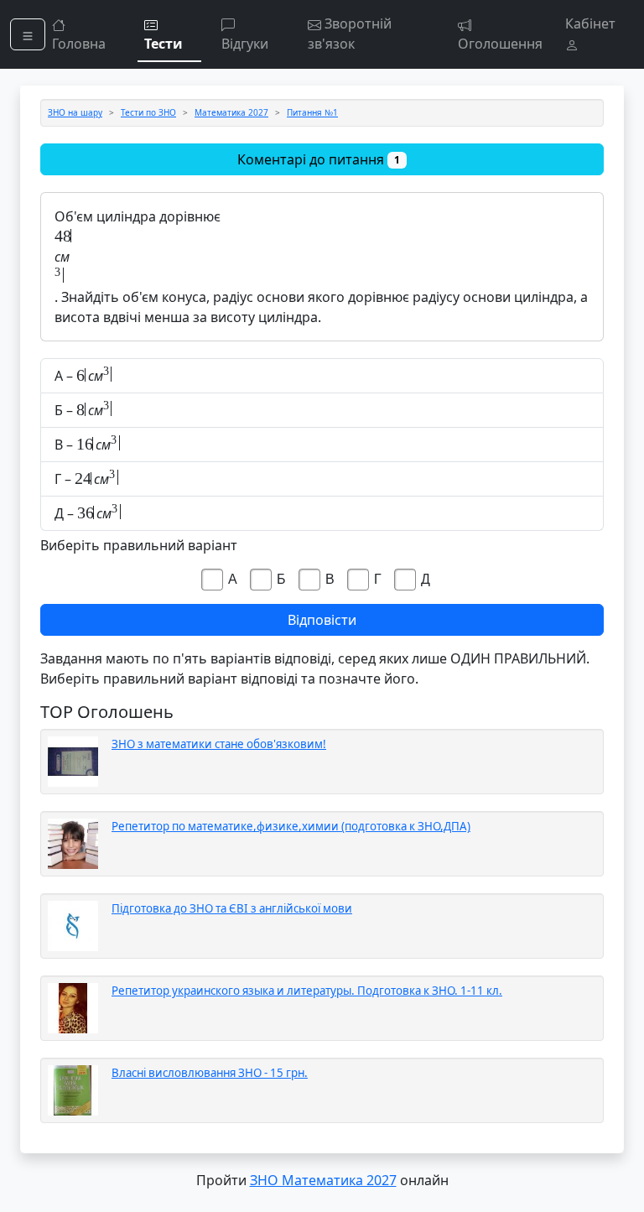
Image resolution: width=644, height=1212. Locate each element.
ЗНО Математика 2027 (323, 1180)
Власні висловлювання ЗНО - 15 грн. (210, 1072)
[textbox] (322, 236)
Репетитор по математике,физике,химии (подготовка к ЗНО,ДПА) (291, 826)
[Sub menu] (27, 34)
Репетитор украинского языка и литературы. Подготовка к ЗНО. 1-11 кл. (307, 990)
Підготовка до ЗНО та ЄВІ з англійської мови (232, 908)
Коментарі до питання (318, 159)
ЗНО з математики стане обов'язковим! (219, 744)
